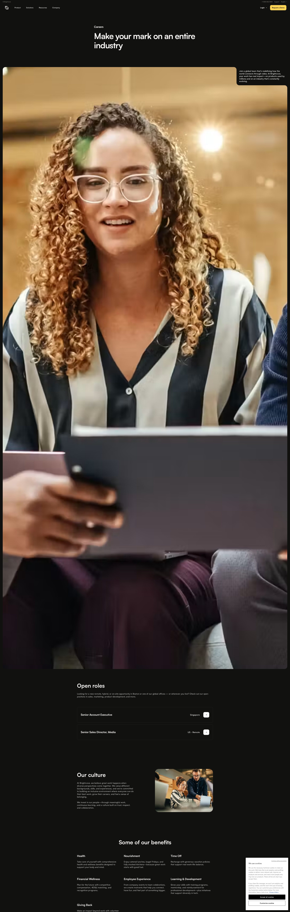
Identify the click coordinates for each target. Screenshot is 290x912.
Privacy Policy (273, 892)
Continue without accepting (278, 861)
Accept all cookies (267, 897)
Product (17, 8)
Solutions (29, 8)
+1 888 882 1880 (267, 2)
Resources (43, 8)
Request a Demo (278, 8)
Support (276, 2)
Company (56, 8)
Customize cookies (267, 903)
